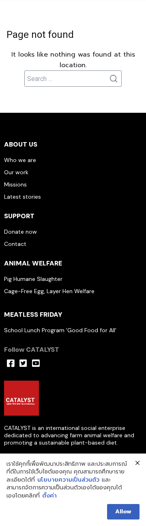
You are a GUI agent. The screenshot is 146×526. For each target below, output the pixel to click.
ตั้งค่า (49, 496)
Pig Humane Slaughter (33, 279)
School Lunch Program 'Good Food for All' (60, 330)
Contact (15, 244)
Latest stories (22, 196)
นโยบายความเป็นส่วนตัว (68, 480)
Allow (123, 511)
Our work (16, 172)
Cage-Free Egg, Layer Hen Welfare (49, 291)
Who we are (20, 160)
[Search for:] (73, 78)
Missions (15, 184)
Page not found (40, 34)
